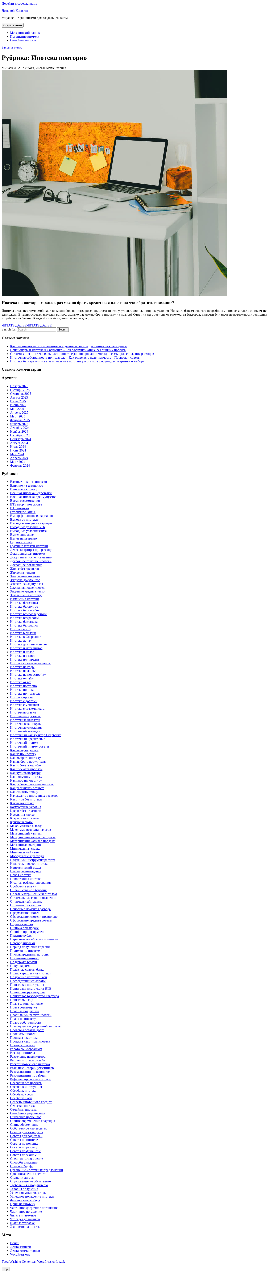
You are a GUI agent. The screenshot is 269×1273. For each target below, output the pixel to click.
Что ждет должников (25, 1219)
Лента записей (20, 1247)
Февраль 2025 (20, 420)
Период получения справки (30, 947)
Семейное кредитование (27, 1113)
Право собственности (25, 1022)
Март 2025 (17, 416)
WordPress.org (20, 1254)
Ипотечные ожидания (26, 727)
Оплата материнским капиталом (33, 894)
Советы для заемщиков (26, 1132)
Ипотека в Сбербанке (25, 636)
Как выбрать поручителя (28, 761)
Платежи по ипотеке (25, 950)
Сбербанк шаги (21, 1098)
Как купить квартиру (25, 773)
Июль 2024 (18, 446)
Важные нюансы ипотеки (28, 481)
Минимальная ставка (25, 848)
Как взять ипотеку (23, 754)
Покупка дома (20, 966)
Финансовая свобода (25, 1200)
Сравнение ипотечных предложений (36, 1170)
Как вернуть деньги (24, 750)
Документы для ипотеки (27, 553)
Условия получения (24, 1189)
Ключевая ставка (22, 803)
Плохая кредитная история (29, 954)
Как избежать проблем (26, 769)
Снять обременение (24, 1124)
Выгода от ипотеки (24, 519)
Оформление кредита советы (31, 920)
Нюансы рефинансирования (30, 882)
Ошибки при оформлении (28, 931)
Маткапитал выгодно (25, 844)
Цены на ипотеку (22, 1204)
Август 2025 (19, 397)
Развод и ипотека (22, 1052)
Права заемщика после (26, 1003)
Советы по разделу (23, 1147)
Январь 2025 (19, 424)
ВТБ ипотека (19, 508)
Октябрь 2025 (20, 390)
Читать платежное (23, 1215)
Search (62, 329)
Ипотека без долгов (24, 606)
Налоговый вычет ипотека (29, 863)
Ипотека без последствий (28, 614)
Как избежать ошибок (25, 765)
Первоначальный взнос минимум (34, 939)
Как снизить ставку (24, 792)
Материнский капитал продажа (32, 841)
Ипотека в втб (20, 629)
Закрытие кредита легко (27, 591)
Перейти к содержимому (19, 3)
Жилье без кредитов (24, 568)
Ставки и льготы (22, 1177)
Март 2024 (17, 461)
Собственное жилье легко (28, 1128)
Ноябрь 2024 (19, 431)
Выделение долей (23, 534)
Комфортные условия (25, 807)
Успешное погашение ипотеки (32, 1196)
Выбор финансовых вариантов (32, 515)
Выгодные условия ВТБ (27, 527)
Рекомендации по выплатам (30, 1071)
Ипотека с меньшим (24, 705)
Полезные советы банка (27, 969)
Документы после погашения (31, 557)
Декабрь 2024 (19, 427)
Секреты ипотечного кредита (31, 1102)
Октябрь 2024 (20, 435)
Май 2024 (17, 454)
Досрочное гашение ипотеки (30, 561)
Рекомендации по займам (28, 1075)
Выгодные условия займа (28, 531)
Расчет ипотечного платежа (30, 1064)
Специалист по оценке (26, 1158)
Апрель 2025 (19, 412)
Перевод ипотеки (22, 943)
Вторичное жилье (23, 512)
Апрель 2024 (19, 458)
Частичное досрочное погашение (34, 1208)
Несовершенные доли (25, 871)
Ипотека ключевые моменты (30, 663)
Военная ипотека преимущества (33, 497)
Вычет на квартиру (24, 538)
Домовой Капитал (15, 10)
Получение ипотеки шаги (28, 977)
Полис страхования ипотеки (30, 973)
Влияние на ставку (23, 489)
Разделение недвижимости (29, 1056)
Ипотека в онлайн (23, 633)
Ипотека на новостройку (28, 674)
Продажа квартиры (24, 1037)
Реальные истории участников (32, 1068)
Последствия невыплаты (28, 981)
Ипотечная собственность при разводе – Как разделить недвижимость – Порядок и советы (75, 357)
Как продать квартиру (26, 780)
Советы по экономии (25, 1155)
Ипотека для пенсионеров (28, 644)
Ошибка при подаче (24, 928)
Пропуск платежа (22, 1045)
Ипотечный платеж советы (29, 746)
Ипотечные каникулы (25, 723)
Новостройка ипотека (25, 879)
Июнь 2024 (18, 450)
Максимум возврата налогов (30, 829)
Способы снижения (24, 1162)
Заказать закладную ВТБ (27, 584)
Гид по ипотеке (21, 542)
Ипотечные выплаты (25, 720)
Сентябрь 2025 (20, 393)
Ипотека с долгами (23, 701)
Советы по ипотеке (24, 1139)
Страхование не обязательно (30, 1181)
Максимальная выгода (26, 826)
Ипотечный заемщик (25, 731)
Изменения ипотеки (24, 599)
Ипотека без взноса (24, 602)
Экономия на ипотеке (25, 1226)
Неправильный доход (25, 867)
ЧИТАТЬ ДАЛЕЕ (27, 325)
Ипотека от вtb (20, 682)
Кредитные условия (24, 818)
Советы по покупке (24, 1143)
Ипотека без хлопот (24, 625)
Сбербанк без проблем (26, 1083)
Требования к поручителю (29, 1185)
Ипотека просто (21, 697)
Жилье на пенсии (22, 572)
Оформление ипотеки (25, 913)
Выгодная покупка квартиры (31, 523)
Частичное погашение (26, 1211)
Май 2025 (17, 409)
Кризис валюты (21, 822)
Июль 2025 (18, 401)
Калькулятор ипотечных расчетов (34, 795)
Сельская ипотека (23, 1105)
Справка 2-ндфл (21, 1166)
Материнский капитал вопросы (32, 837)
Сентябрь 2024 (20, 439)
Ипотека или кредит (24, 659)
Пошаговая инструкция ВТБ (30, 988)
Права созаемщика (23, 1007)
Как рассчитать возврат (27, 788)
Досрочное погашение (26, 565)
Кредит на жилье (22, 814)
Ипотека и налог (22, 652)
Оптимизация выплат (25, 905)
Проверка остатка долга (27, 1030)
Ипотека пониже (22, 689)
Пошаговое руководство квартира (34, 996)
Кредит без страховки (25, 810)
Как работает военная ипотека (32, 784)
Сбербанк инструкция (26, 1087)
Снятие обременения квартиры (32, 1121)
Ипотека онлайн (22, 678)
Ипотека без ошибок (25, 610)
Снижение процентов (25, 1117)
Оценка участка (21, 924)
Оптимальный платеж (26, 901)
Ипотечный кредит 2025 (27, 739)
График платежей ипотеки (29, 546)
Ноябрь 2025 (19, 386)
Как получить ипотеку (26, 776)
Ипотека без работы (24, 618)
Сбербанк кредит (22, 1094)
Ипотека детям (20, 640)
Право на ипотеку (23, 1018)
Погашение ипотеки (24, 36)
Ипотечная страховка (25, 716)
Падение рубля (21, 935)
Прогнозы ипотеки (23, 1034)
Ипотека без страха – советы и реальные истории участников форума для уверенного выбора (77, 361)
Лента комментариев (25, 1250)
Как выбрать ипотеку (25, 758)
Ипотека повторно (23, 686)
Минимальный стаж (24, 852)
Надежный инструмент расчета (32, 860)
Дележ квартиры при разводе (31, 550)
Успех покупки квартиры (28, 1192)
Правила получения (24, 1011)
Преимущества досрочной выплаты (35, 1026)
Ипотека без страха (24, 621)
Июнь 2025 (18, 405)
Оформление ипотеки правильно (34, 916)
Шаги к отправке (22, 1223)
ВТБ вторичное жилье (26, 504)
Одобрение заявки (23, 886)
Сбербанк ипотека (23, 1090)
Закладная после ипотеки (28, 587)
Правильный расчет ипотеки (30, 1015)
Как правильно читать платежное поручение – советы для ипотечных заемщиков (68, 346)
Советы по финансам (25, 1151)
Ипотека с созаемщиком (27, 708)
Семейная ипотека (23, 40)
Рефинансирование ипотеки (30, 1079)
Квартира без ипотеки (26, 799)
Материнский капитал (26, 32)
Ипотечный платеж (24, 742)
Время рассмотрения (25, 500)
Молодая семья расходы (27, 856)
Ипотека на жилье (23, 671)
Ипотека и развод (22, 655)
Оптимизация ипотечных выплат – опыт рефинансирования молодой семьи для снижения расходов (82, 353)
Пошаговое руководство (27, 992)
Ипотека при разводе (25, 693)
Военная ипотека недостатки (31, 493)
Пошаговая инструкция (27, 984)
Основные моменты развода (30, 909)
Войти (14, 1243)
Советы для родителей (26, 1136)
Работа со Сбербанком (26, 1049)
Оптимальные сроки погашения (33, 897)
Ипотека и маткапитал (26, 648)
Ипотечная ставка (23, 712)
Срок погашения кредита (28, 1174)
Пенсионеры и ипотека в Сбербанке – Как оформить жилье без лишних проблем (68, 350)
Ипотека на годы (22, 667)
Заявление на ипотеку (26, 595)
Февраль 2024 (20, 465)
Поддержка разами (23, 962)
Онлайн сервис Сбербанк (28, 890)
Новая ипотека (20, 875)
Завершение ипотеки (25, 576)
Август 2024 (19, 443)
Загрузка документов (25, 580)
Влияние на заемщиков (26, 485)
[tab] (13, 25)
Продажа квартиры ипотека (30, 1041)
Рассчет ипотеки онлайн (27, 1060)
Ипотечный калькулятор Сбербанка (35, 735)
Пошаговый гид (21, 1000)
